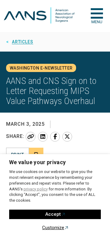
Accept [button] (53, 214)
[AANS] (39, 16)
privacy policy (36, 189)
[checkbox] (97, 13)
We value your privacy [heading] (37, 162)
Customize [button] (53, 227)
